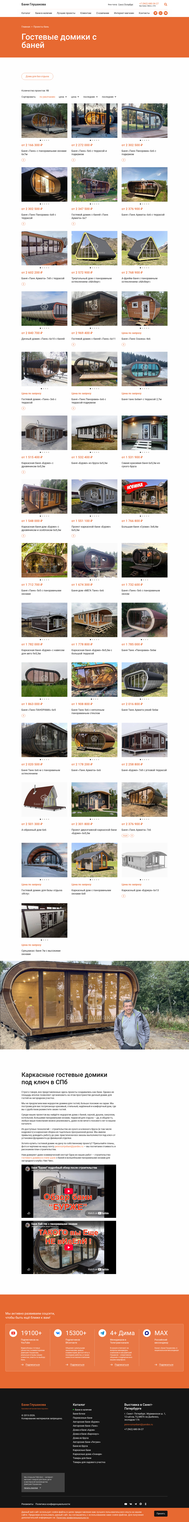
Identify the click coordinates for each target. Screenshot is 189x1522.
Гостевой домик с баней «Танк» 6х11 (93, 338)
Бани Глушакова (33, 4)
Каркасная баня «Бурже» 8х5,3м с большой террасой (91, 652)
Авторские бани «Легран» (87, 1442)
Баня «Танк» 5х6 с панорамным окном (141, 592)
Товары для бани (82, 1458)
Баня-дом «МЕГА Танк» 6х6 (87, 590)
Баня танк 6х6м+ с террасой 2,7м (142, 399)
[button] (14, 1002)
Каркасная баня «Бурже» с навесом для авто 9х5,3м (42, 652)
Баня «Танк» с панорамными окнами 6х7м (43, 152)
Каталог (25, 13)
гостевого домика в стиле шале (38, 1157)
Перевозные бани (82, 1417)
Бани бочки (79, 1413)
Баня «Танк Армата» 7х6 (136, 829)
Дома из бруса (81, 1438)
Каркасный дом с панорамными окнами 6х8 (91, 892)
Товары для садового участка (89, 1462)
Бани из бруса (80, 1446)
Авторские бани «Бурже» (86, 1421)
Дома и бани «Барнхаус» (86, 1433)
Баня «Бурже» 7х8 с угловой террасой (144, 770)
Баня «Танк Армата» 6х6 (86, 770)
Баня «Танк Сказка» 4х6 (136, 338)
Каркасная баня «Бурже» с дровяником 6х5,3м (37, 464)
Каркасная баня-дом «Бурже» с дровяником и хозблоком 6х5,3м (41, 528)
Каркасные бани (82, 1450)
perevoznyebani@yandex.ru (69, 1146)
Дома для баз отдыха (37, 76)
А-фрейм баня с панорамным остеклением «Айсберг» (139, 280)
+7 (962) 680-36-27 (149, 3)
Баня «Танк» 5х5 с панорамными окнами (41, 592)
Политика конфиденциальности (52, 1504)
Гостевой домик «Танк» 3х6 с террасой (38, 401)
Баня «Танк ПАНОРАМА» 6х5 (38, 709)
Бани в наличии (43, 13)
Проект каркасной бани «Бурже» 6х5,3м (91, 528)
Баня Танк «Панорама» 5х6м (139, 650)
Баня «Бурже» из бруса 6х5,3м (89, 463)
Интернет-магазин (124, 13)
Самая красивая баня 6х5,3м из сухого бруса (141, 464)
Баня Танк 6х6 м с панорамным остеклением (40, 772)
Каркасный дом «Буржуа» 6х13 (140, 890)
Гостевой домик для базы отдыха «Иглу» (41, 892)
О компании (102, 13)
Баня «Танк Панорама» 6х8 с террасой (38, 216)
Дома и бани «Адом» (84, 1429)
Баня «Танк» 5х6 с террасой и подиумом (89, 152)
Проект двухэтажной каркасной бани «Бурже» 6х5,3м (94, 831)
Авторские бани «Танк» (85, 1425)
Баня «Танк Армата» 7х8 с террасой (42, 278)
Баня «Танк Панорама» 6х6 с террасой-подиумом (88, 401)
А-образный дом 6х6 (33, 829)
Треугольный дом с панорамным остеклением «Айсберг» (91, 280)
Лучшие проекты (66, 13)
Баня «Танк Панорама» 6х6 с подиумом (139, 152)
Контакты (144, 13)
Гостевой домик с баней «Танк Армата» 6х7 (89, 216)
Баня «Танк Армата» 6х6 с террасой (143, 214)
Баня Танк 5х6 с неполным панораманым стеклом (87, 711)
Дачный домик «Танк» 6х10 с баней (43, 338)
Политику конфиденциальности (72, 1517)
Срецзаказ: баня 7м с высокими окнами (41, 952)
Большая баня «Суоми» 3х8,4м (140, 526)
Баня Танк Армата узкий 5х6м (140, 709)
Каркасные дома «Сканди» (87, 1454)
